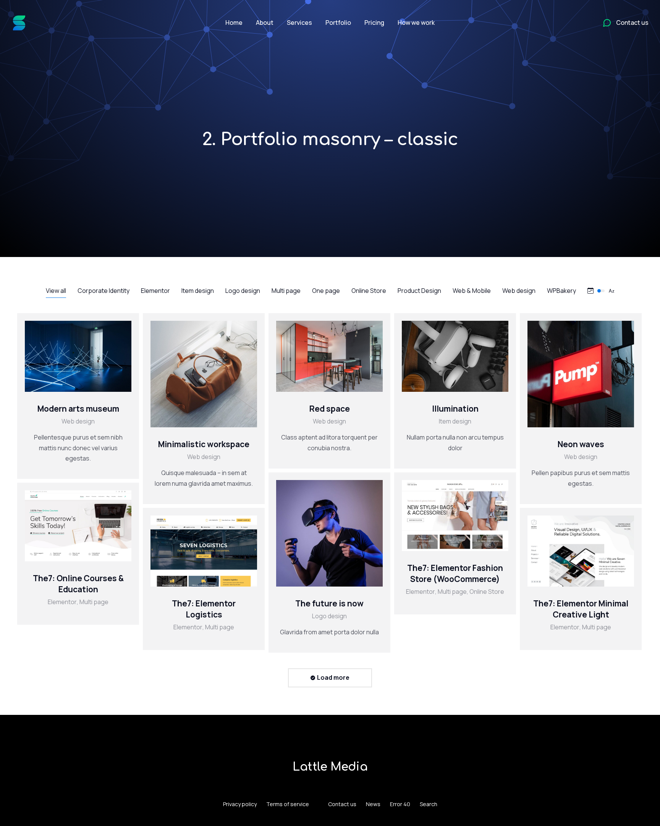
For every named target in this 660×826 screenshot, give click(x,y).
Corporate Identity (103, 290)
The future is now (329, 603)
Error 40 (400, 804)
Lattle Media (330, 767)
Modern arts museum (78, 408)
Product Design (419, 290)
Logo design (242, 290)
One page (326, 290)
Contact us (342, 804)
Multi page (286, 290)
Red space (329, 408)
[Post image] (78, 356)
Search (428, 804)
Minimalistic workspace (203, 444)
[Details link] (87, 356)
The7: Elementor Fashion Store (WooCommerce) (455, 573)
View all (56, 290)
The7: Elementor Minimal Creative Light (580, 609)
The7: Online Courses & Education (78, 584)
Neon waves (581, 444)
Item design (197, 290)
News (373, 804)
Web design (518, 290)
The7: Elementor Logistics (204, 609)
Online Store (368, 290)
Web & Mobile (472, 290)
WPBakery (561, 290)
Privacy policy (240, 804)
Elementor (155, 290)
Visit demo (436, 515)
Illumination (455, 408)
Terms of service (287, 804)
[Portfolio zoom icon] (68, 356)
